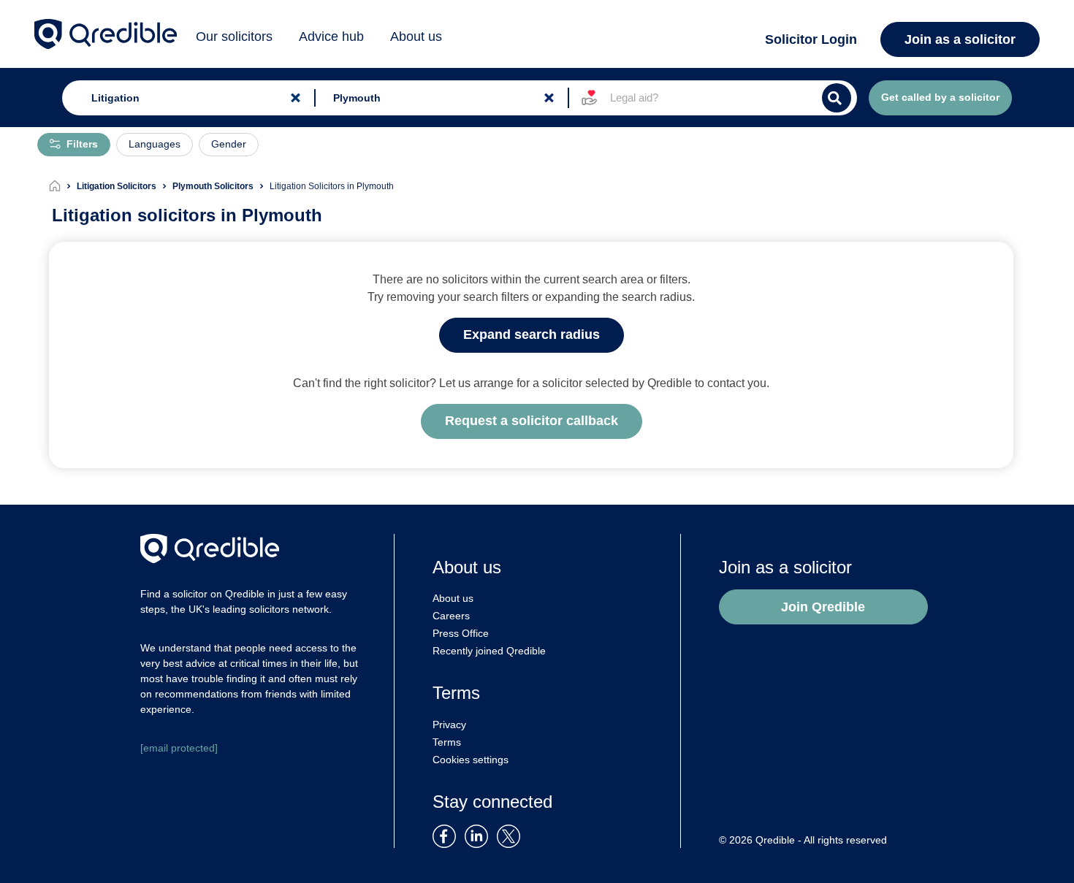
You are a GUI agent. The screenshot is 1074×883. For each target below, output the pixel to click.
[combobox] (185, 98)
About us (416, 36)
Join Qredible (823, 607)
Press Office (461, 633)
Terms (447, 742)
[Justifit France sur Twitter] (512, 835)
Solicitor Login (811, 39)
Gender (228, 144)
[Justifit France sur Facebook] (447, 835)
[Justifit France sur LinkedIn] (479, 835)
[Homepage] (63, 186)
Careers (451, 616)
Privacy (449, 724)
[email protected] (179, 748)
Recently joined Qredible (489, 651)
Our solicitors (234, 36)
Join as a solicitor (960, 39)
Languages (154, 144)
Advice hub (331, 36)
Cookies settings (471, 759)
